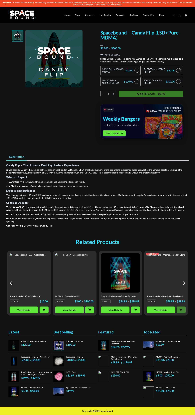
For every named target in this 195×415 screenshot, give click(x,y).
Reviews (134, 15)
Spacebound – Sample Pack (78, 387)
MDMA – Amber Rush (165, 387)
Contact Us (148, 15)
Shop (77, 15)
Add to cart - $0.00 (151, 94)
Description (16, 156)
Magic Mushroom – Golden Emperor (123, 342)
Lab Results (105, 15)
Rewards (120, 15)
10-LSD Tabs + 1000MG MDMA (117, 81)
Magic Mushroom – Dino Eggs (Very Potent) (124, 358)
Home (67, 15)
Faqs (161, 15)
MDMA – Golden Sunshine (168, 357)
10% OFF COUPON (120, 372)
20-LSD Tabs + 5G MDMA (159, 81)
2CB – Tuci (71, 372)
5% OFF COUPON (74, 341)
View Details (23, 310)
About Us (89, 15)
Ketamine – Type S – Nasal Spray (35, 357)
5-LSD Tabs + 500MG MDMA (159, 70)
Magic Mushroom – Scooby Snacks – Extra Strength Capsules (36, 373)
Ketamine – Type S (74, 357)
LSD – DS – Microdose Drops (34, 341)
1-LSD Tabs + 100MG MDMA (117, 70)
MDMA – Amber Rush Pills (33, 387)
